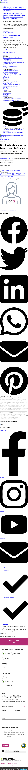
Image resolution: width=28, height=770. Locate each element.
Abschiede (5, 87)
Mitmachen (6, 77)
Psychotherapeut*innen (10, 414)
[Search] (15, 141)
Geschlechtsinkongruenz (17, 403)
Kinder (18, 170)
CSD (1, 403)
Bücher (7, 170)
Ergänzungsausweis (5, 139)
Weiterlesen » (6, 31)
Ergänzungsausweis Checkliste (10, 72)
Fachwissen (6, 76)
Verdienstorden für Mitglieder (10, 86)
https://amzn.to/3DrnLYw (6, 158)
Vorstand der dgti (7, 83)
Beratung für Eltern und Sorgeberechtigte (13, 60)
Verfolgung (20, 397)
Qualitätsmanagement (19, 402)
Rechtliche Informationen (9, 67)
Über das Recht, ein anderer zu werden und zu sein (12, 173)
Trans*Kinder (10, 176)
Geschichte (14, 418)
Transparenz (6, 94)
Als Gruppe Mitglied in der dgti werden (13, 132)
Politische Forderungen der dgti (11, 100)
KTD (9, 399)
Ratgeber (5, 55)
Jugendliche (13, 170)
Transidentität (24, 415)
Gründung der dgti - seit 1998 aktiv (11, 84)
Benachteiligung (16, 408)
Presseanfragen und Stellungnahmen (12, 98)
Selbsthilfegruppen (7, 59)
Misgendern (3, 405)
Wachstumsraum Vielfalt (9, 63)
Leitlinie (2, 415)
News (4, 6)
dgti (26, 402)
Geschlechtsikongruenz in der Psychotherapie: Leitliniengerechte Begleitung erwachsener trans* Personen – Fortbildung (14, 16)
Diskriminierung (10, 402)
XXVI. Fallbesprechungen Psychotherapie (11, 36)
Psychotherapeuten (4, 412)
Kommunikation (4, 399)
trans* (11, 412)
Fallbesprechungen (8, 417)
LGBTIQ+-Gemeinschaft (21, 399)
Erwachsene (3, 411)
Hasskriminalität (11, 406)
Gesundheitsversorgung (9, 400)
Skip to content (3, 0)
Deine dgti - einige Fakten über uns (11, 81)
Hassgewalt (23, 409)
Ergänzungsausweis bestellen (10, 73)
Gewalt (1, 400)
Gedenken (18, 400)
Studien (13, 399)
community (7, 397)
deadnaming (9, 405)
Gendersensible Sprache (6, 418)
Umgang (23, 400)
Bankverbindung (7, 89)
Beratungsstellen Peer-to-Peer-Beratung (12, 58)
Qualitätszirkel (16, 417)
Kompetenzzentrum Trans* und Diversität (13, 62)
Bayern (2, 417)
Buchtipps (2, 170)
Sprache (5, 408)
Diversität (2, 397)
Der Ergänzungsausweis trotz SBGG (12, 74)
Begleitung (7, 415)
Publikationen (18, 406)
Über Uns (5, 79)
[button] (14, 230)
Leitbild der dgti (7, 93)
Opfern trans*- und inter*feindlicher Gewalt (16, 411)
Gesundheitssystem (20, 414)
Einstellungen (23, 769)
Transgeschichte (6, 403)
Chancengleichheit (18, 412)
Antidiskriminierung (15, 415)
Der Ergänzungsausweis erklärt (10, 70)
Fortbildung (3, 402)
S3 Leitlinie (15, 405)
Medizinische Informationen (10, 66)
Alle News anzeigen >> (9, 52)
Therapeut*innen (16, 409)
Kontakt (5, 90)
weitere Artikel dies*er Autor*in (8, 210)
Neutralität (5, 96)
